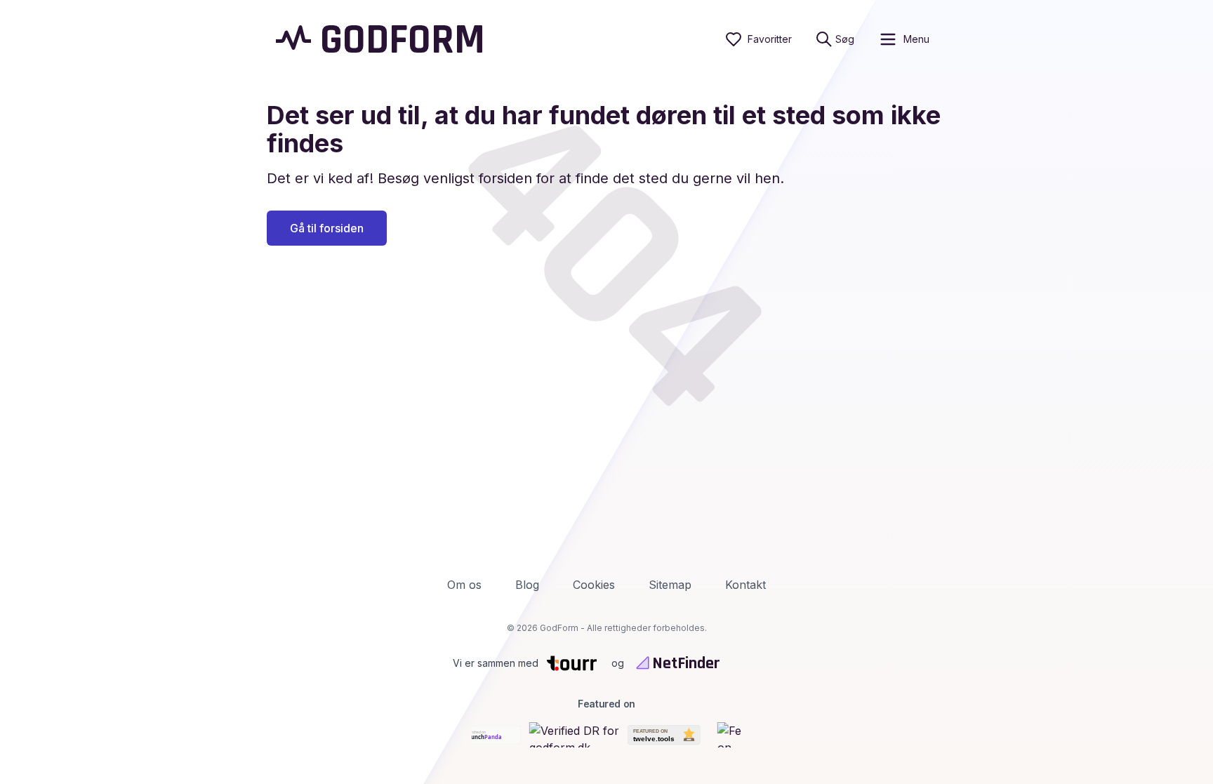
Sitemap (670, 585)
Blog (527, 585)
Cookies (594, 585)
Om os (464, 585)
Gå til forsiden (327, 228)
